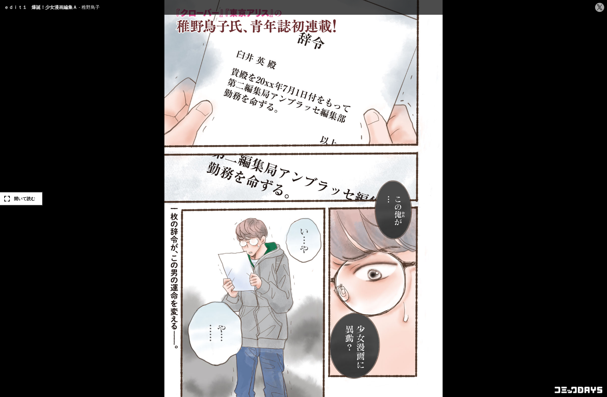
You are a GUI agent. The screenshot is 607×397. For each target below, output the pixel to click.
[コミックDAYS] (579, 390)
